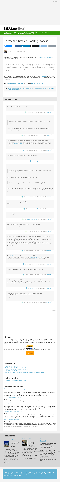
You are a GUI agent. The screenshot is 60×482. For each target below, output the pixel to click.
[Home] (12, 28)
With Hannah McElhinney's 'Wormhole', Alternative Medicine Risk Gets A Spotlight (24, 372)
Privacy (26, 472)
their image (20, 83)
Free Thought (31, 33)
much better (41, 83)
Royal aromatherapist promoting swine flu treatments (45, 440)
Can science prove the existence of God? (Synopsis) (11, 439)
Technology (23, 33)
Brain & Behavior (14, 33)
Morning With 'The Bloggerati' (11, 419)
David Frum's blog (17, 143)
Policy (48, 32)
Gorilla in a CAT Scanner (28, 439)
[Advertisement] (30, 12)
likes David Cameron (15, 255)
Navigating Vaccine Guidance (12, 366)
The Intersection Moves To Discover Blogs (14, 389)
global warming (30, 88)
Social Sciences (34, 32)
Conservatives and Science (14, 88)
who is (9, 83)
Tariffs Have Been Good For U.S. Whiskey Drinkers (17, 367)
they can (33, 83)
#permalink (48, 112)
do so (37, 83)
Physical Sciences (16, 32)
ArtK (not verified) (34, 288)
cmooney (36, 161)
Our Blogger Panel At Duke (10, 403)
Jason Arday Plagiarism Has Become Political (15, 380)
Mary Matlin (10, 145)
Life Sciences (7, 32)
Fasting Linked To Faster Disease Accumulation (16, 369)
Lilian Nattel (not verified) (32, 219)
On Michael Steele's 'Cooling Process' (13, 411)
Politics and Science (39, 88)
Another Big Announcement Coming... (13, 397)
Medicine (6, 33)
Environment (26, 32)
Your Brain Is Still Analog (11, 370)
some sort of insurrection (36, 257)
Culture (23, 88)
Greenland (44, 76)
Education (43, 32)
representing (14, 83)
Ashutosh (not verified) (33, 208)
